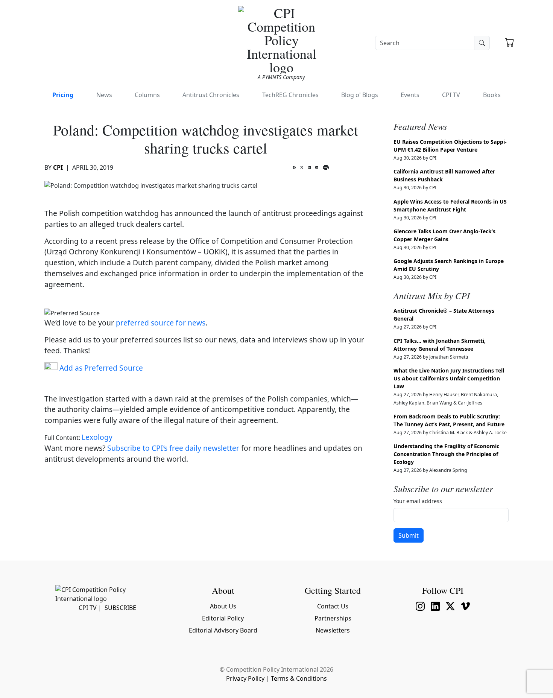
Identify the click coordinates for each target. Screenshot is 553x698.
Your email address (417, 501)
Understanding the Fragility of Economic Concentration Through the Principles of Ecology (446, 454)
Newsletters (333, 630)
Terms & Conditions (299, 678)
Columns (147, 95)
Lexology (97, 437)
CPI (58, 167)
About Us (223, 606)
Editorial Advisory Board (223, 630)
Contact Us (332, 606)
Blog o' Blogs (359, 95)
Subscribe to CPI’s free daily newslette (171, 448)
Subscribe (120, 608)
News (104, 95)
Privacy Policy (245, 678)
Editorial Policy (223, 618)
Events (410, 95)
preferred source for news (160, 323)
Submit (408, 535)
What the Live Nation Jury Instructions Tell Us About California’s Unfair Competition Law (448, 378)
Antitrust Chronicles (210, 95)
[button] (509, 43)
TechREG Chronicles (290, 95)
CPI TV (451, 95)
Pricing (62, 95)
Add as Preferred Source (100, 368)
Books (492, 95)
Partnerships (332, 618)
